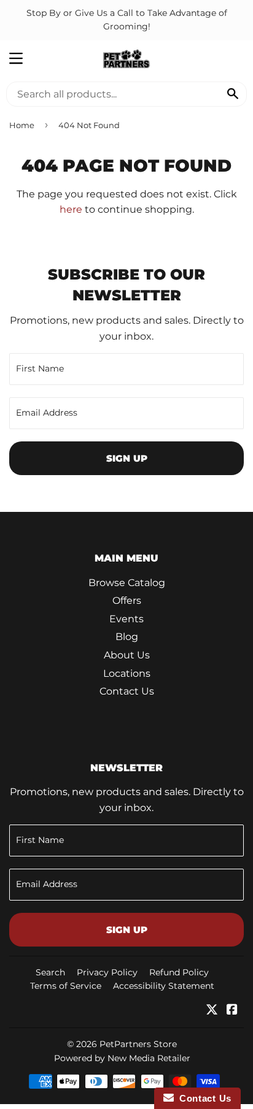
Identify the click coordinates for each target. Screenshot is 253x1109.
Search (50, 972)
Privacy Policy (107, 972)
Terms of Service (65, 986)
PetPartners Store (138, 1044)
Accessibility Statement (163, 986)
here (71, 209)
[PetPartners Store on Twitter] (212, 1010)
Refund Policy (179, 972)
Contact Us (126, 691)
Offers (126, 600)
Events (126, 619)
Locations (126, 673)
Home (21, 125)
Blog (126, 636)
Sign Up (126, 458)
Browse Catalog (126, 583)
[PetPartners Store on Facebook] (232, 1010)
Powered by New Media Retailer (122, 1058)
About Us (127, 655)
